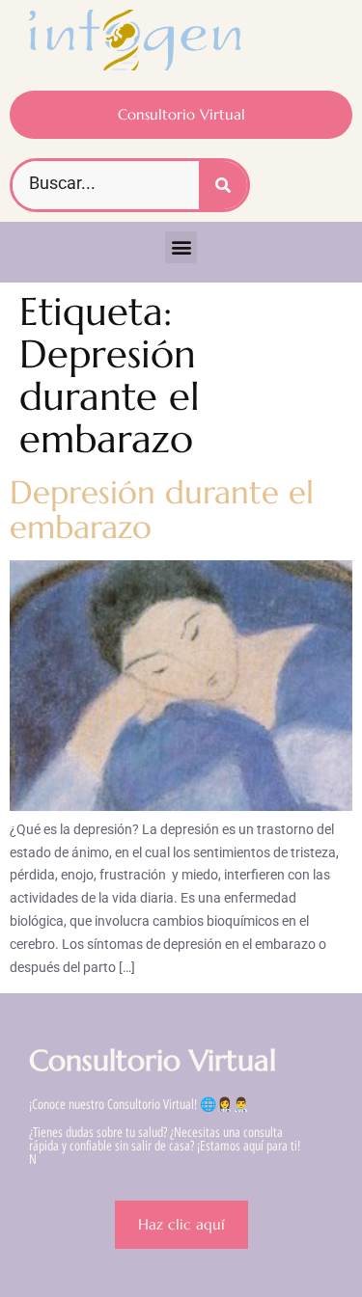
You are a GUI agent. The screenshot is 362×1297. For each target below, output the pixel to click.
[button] (181, 247)
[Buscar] (223, 185)
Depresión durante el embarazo (162, 510)
